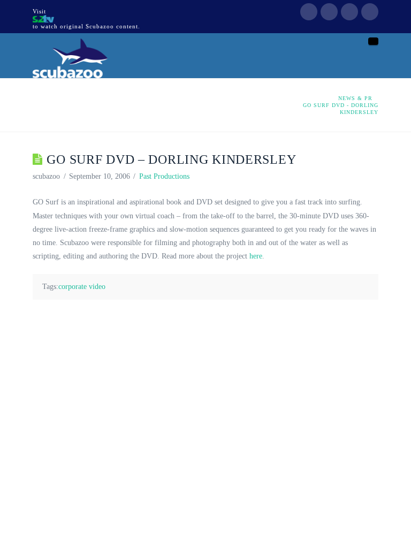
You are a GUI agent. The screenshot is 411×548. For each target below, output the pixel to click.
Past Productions (164, 176)
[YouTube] (349, 11)
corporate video (81, 287)
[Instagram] (369, 11)
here (255, 256)
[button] (373, 41)
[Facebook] (308, 11)
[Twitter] (329, 11)
